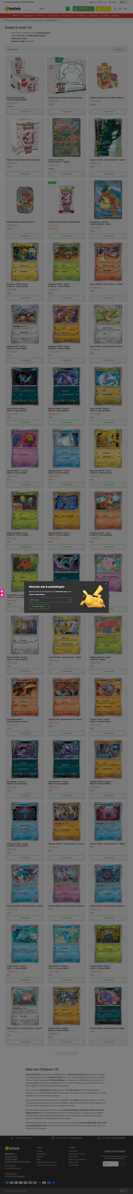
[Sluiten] (106, 584)
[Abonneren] (70, 600)
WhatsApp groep (38, 606)
